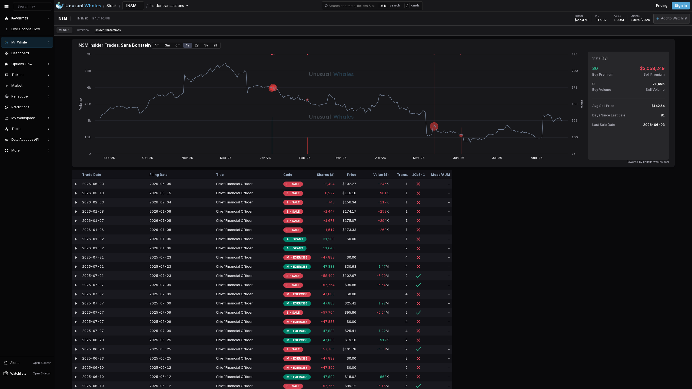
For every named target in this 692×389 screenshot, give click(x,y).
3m (167, 45)
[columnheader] (76, 174)
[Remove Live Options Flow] (49, 29)
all (215, 45)
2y (197, 45)
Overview (83, 30)
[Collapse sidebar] (6, 6)
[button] (671, 18)
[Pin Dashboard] (47, 53)
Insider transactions (108, 30)
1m (157, 45)
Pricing (661, 6)
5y (206, 45)
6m (178, 45)
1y (187, 45)
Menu (63, 30)
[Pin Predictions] (47, 107)
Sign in (681, 6)
